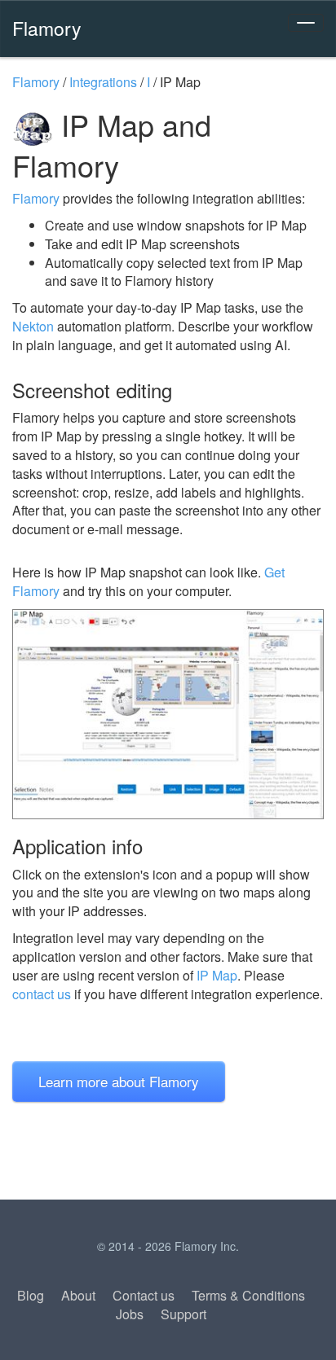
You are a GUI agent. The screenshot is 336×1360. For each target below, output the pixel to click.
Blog (30, 1295)
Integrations (103, 81)
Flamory (47, 28)
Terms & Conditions (248, 1295)
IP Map (217, 975)
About (78, 1295)
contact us (41, 994)
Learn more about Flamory (118, 1081)
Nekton (33, 326)
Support (183, 1314)
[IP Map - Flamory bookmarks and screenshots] (168, 714)
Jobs (130, 1314)
